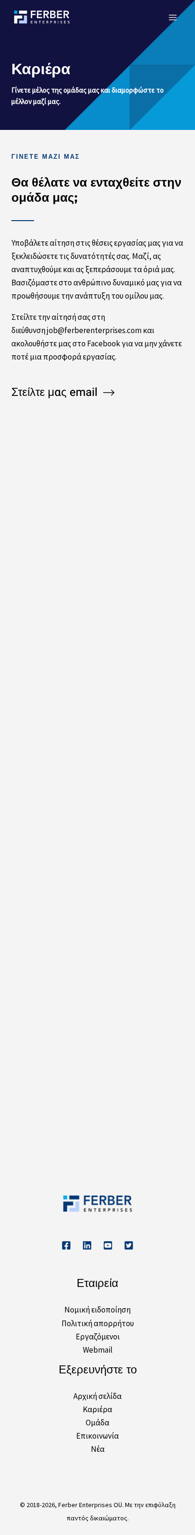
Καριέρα (97, 1409)
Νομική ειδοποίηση (97, 1309)
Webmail (98, 1350)
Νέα (98, 1449)
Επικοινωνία (97, 1436)
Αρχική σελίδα (97, 1396)
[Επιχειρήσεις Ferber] (41, 17)
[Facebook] (66, 1245)
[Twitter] (128, 1245)
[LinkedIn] (87, 1245)
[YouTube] (108, 1245)
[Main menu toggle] (173, 17)
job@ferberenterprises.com (94, 330)
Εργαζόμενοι (98, 1336)
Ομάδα (97, 1422)
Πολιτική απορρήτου (98, 1323)
